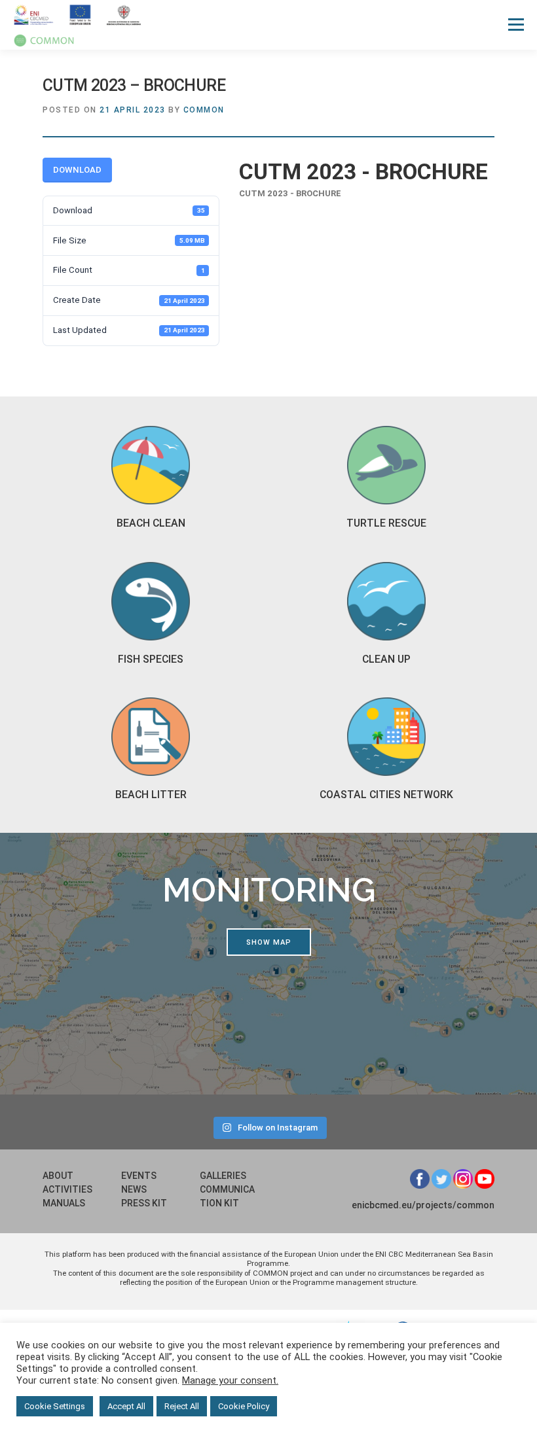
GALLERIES (223, 1175)
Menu (515, 24)
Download (77, 170)
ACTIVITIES (67, 1189)
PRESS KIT (144, 1203)
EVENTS (139, 1175)
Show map (268, 942)
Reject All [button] (181, 1406)
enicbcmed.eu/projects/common (423, 1205)
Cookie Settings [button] (54, 1406)
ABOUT (58, 1175)
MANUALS (64, 1203)
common (204, 109)
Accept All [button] (126, 1406)
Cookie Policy (243, 1406)
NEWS (134, 1189)
